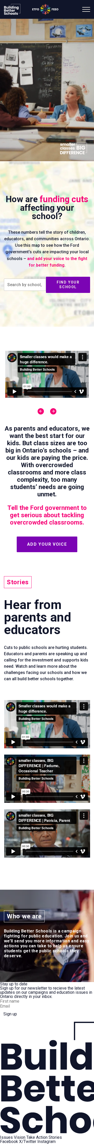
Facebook (9, 1142)
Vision (19, 1137)
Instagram (46, 1142)
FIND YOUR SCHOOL (68, 284)
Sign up (10, 1013)
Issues (6, 1137)
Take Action (37, 1137)
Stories (55, 1137)
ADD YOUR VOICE (47, 544)
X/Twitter (27, 1142)
